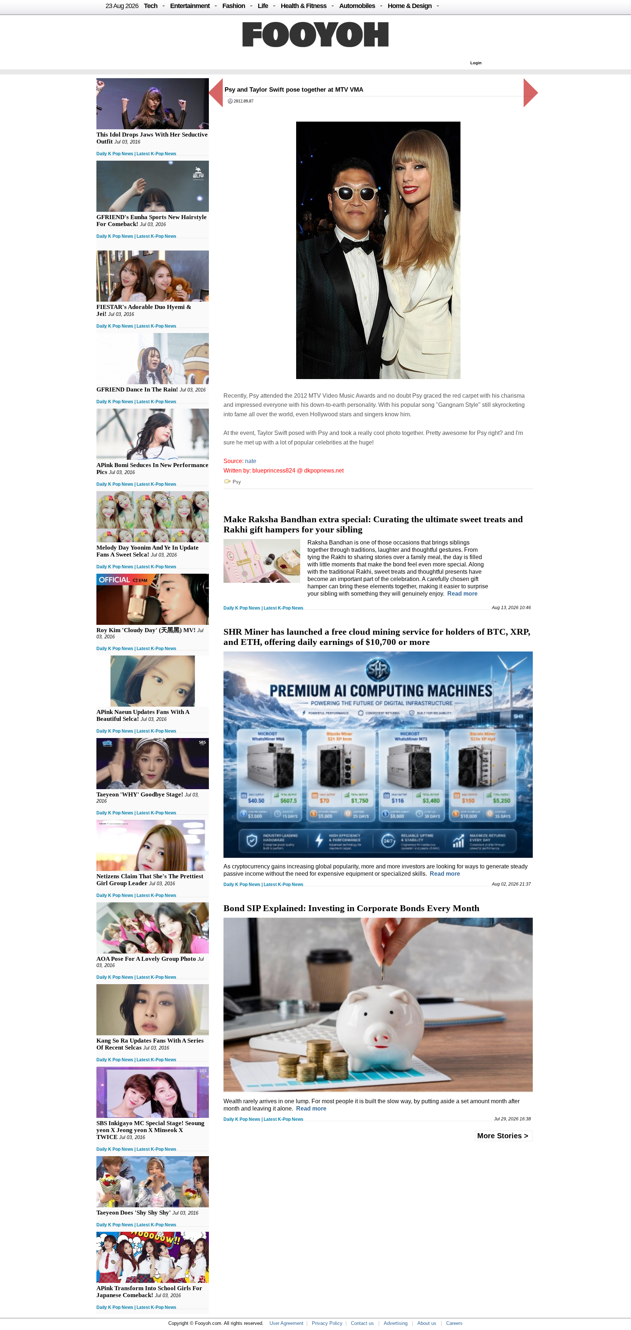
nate (250, 461)
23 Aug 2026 (122, 5)
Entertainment (190, 5)
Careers (454, 1323)
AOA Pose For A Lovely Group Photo (146, 958)
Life (263, 5)
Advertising (396, 1323)
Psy (237, 482)
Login (476, 63)
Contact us (362, 1323)
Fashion (233, 5)
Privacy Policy (327, 1323)
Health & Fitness (303, 5)
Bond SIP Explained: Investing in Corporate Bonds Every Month (351, 908)
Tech (150, 5)
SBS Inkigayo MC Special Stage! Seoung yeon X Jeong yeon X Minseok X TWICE (150, 1130)
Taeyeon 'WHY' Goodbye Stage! (139, 794)
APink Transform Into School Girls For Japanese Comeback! (149, 1292)
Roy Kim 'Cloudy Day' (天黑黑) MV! (146, 630)
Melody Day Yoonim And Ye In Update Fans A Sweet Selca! (147, 551)
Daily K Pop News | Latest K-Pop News (136, 153)
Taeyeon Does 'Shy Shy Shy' (133, 1212)
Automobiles (357, 5)
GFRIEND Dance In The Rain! (137, 389)
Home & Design (410, 5)
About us (426, 1323)
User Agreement (286, 1323)
